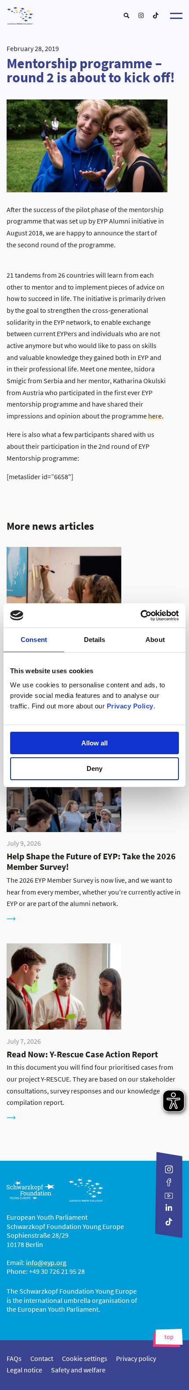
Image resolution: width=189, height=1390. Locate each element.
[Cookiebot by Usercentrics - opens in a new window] (140, 615)
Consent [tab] (34, 639)
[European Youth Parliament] (95, 13)
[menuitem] (126, 15)
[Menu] (176, 16)
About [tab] (155, 639)
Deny (94, 768)
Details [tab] (94, 639)
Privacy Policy (130, 706)
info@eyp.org (46, 1262)
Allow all (94, 743)
